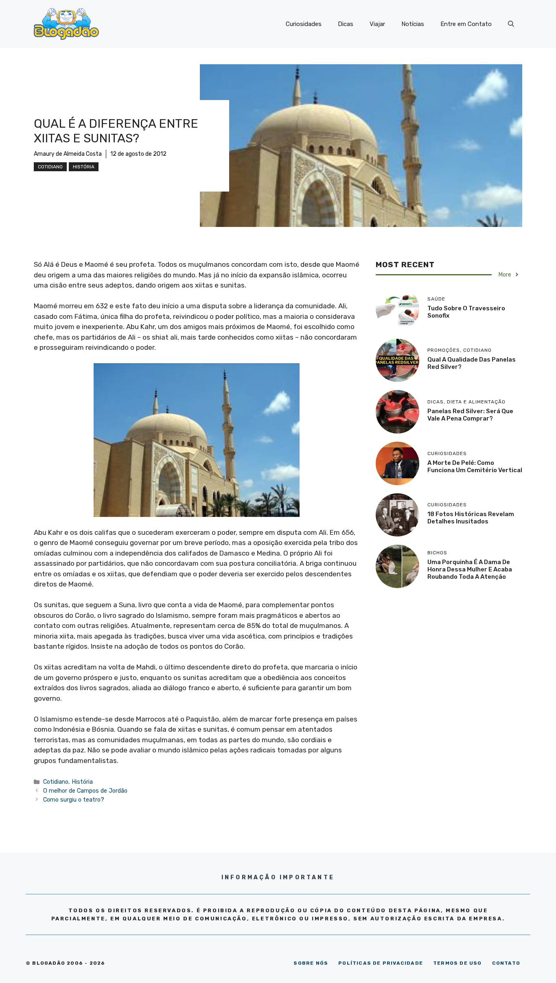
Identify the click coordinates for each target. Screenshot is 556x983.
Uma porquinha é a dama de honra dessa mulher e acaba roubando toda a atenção (469, 569)
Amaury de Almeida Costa (68, 153)
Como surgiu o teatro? (73, 799)
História (83, 167)
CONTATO (506, 963)
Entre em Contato (466, 24)
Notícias (412, 24)
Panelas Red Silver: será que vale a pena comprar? (470, 415)
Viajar (377, 24)
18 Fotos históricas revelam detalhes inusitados (470, 517)
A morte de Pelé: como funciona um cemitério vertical (474, 466)
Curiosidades (304, 24)
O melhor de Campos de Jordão (85, 790)
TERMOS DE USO (457, 963)
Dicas (345, 24)
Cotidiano (50, 167)
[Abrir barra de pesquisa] (511, 24)
